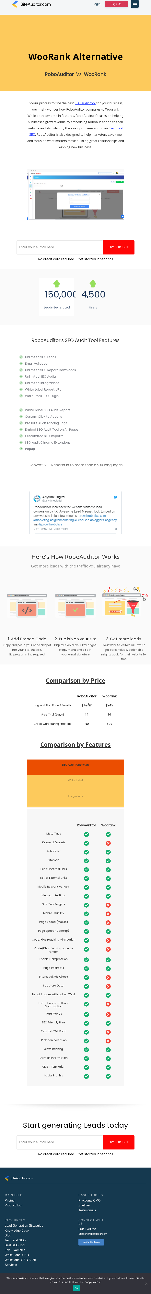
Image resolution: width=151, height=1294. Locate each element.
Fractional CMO (89, 1200)
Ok (76, 1288)
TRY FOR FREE (118, 247)
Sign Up (116, 3)
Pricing (10, 1200)
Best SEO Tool (15, 1245)
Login (96, 4)
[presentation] (75, 766)
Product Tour (13, 1205)
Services (11, 1265)
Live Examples (15, 1250)
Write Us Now (91, 1242)
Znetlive (84, 1205)
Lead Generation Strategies (24, 1225)
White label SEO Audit (20, 1260)
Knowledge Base (17, 1230)
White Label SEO (17, 1255)
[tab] (75, 767)
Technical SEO (15, 1240)
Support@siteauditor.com (92, 1233)
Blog (8, 1235)
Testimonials (87, 1210)
